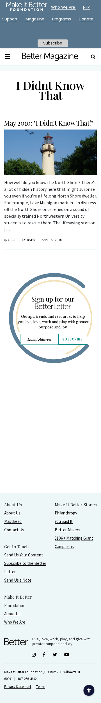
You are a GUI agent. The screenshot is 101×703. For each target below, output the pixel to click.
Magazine (35, 19)
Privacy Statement (17, 686)
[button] (8, 56)
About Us (12, 513)
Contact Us (14, 529)
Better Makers (67, 529)
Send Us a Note (17, 580)
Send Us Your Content (23, 555)
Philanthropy (66, 513)
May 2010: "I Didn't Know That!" (48, 122)
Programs (61, 19)
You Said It (64, 521)
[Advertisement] (50, 442)
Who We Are (14, 622)
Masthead (13, 521)
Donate (86, 19)
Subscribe (72, 339)
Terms (40, 686)
